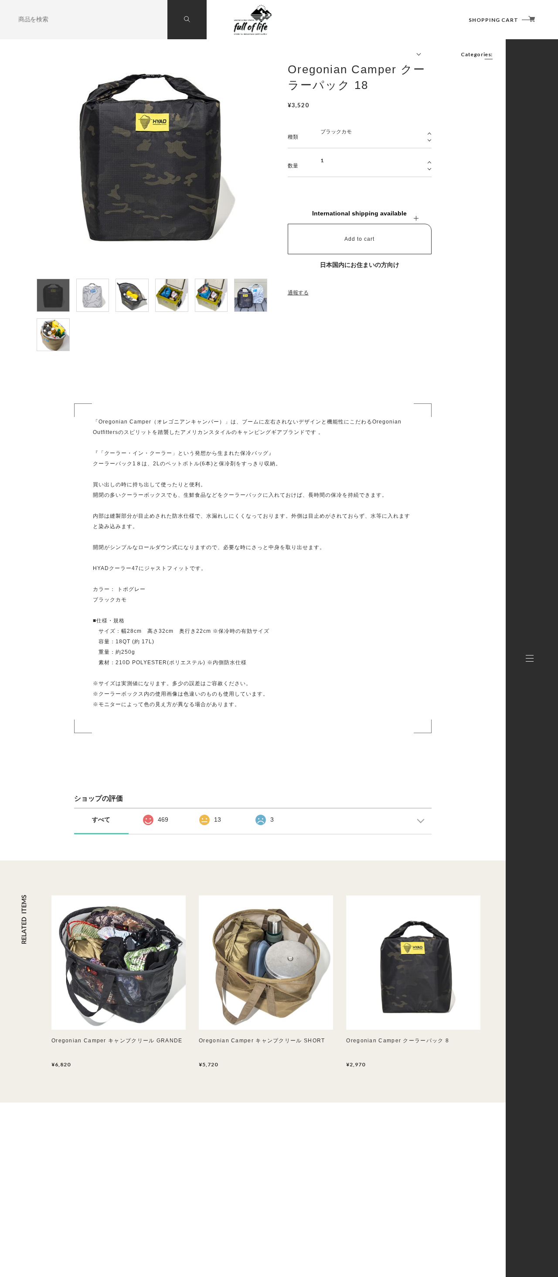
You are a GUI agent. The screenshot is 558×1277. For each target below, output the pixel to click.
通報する (298, 293)
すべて (101, 819)
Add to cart (359, 239)
